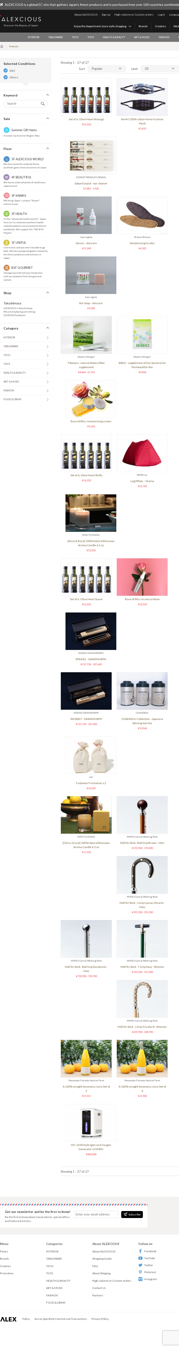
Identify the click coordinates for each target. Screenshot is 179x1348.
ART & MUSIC (142, 37)
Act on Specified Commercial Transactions (60, 1319)
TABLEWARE (55, 37)
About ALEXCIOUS (85, 14)
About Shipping (101, 1273)
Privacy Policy (100, 1319)
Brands (143, 26)
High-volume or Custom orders (134, 14)
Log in (161, 14)
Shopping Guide (102, 1258)
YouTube (149, 1258)
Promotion (7, 1273)
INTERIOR (33, 37)
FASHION (164, 37)
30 (146, 68)
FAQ (95, 1266)
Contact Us (99, 1288)
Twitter (148, 1265)
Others (13, 77)
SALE (12, 70)
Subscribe (134, 1214)
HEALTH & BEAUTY (114, 37)
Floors (4, 1251)
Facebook (150, 1251)
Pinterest (150, 1272)
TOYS (90, 37)
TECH (75, 37)
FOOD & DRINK (12, 399)
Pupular (97, 68)
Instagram (150, 1279)
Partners (97, 1295)
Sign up (106, 14)
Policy (26, 1319)
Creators (160, 26)
